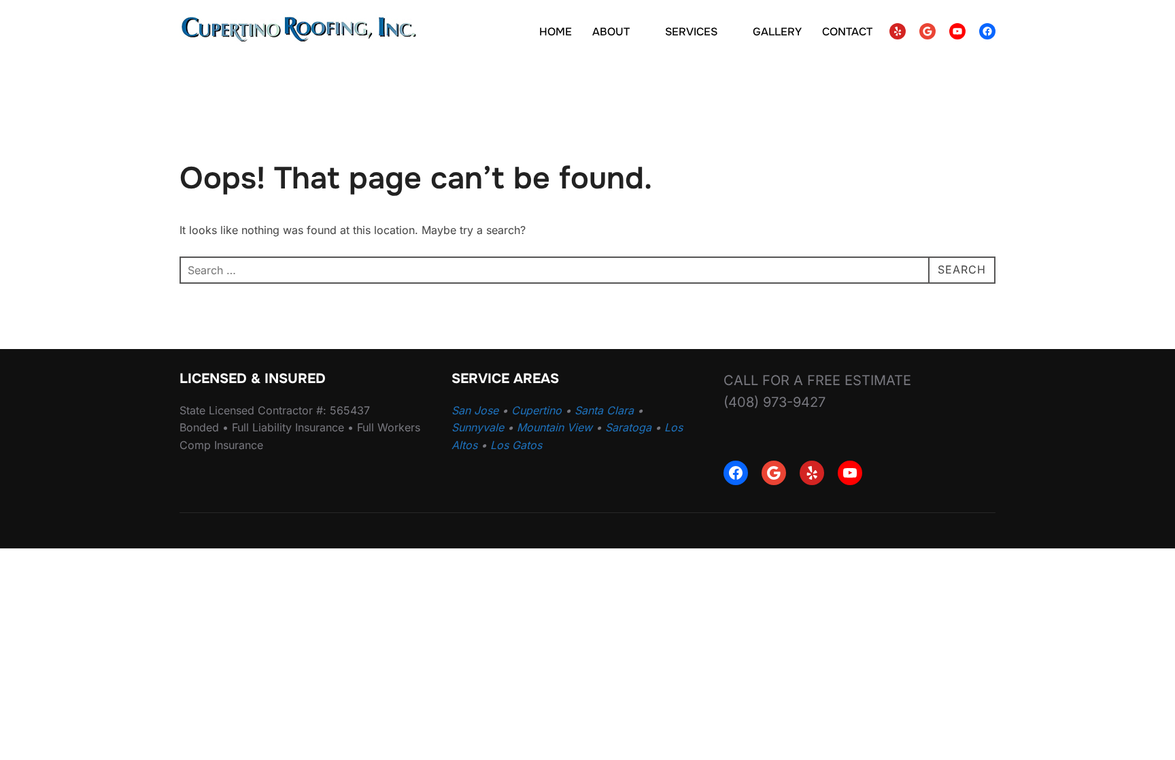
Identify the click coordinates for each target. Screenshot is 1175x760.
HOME (555, 31)
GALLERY (777, 31)
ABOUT (611, 31)
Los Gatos (516, 445)
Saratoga (628, 427)
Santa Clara (604, 410)
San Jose (475, 410)
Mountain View (554, 427)
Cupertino (536, 410)
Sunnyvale (478, 427)
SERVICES (691, 31)
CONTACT (847, 31)
